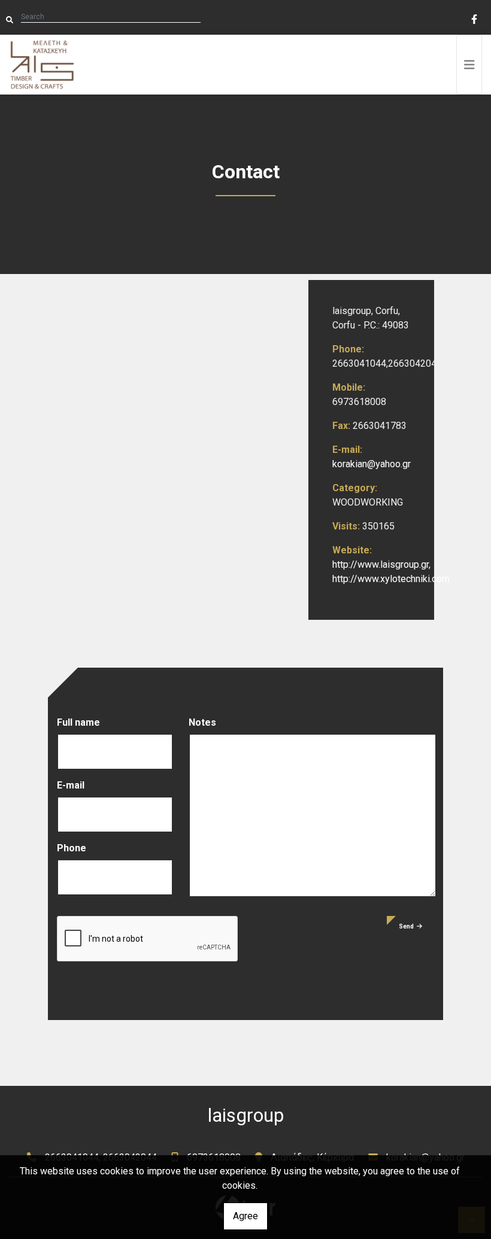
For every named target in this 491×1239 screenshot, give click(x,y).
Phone (71, 848)
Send (406, 926)
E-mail (70, 785)
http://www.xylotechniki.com (391, 579)
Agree (245, 1216)
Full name (78, 722)
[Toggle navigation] (469, 65)
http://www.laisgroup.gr (380, 564)
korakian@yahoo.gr (371, 464)
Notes (202, 722)
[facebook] (473, 18)
